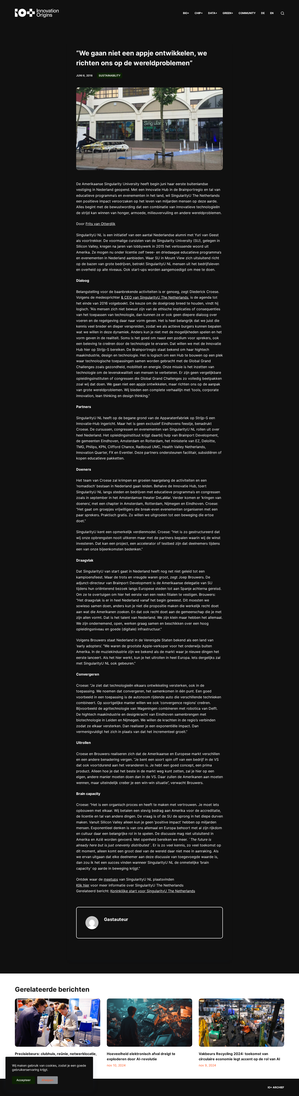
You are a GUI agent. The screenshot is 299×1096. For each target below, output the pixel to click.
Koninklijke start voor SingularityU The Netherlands (152, 891)
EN (272, 13)
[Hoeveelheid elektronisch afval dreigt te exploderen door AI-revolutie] (149, 1022)
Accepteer (23, 1080)
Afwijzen (47, 1080)
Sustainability (109, 75)
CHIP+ (199, 13)
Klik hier (82, 885)
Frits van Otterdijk (100, 224)
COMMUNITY (247, 13)
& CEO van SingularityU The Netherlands (154, 297)
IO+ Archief (276, 1087)
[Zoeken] (282, 13)
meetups (111, 879)
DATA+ (212, 13)
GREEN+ (228, 13)
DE (263, 13)
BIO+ (186, 13)
